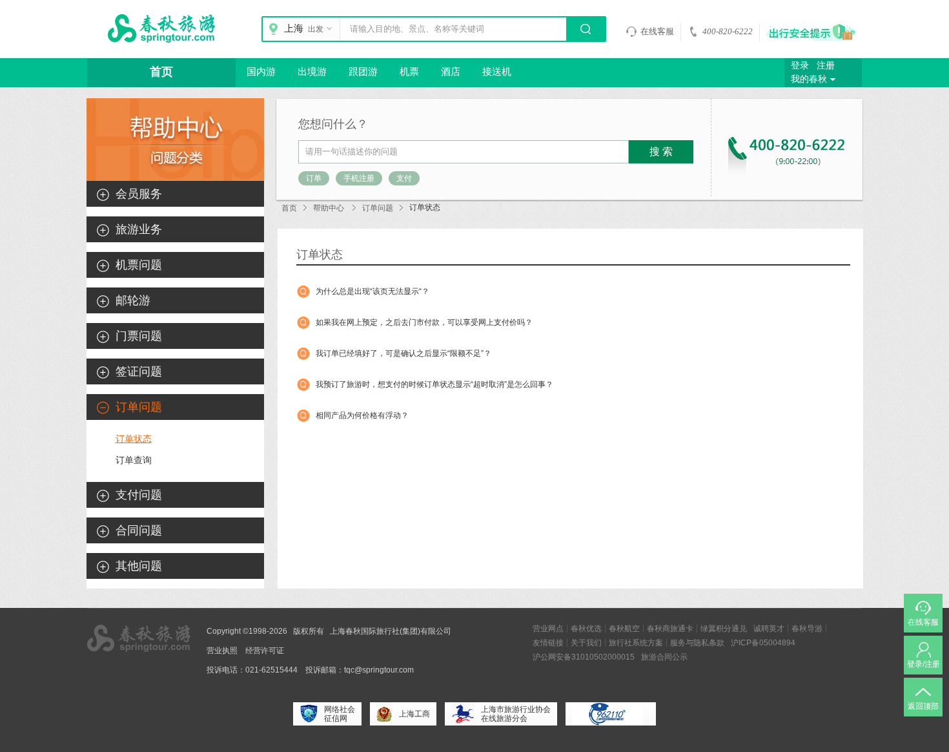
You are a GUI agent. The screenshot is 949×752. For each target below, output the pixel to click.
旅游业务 (139, 229)
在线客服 (657, 31)
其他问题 (139, 565)
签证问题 (139, 371)
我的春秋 (809, 79)
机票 (409, 72)
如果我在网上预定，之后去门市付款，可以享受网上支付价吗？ (424, 322)
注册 (826, 65)
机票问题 (139, 264)
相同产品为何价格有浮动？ (362, 415)
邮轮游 (133, 300)
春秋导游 (806, 628)
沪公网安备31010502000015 (584, 657)
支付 (404, 178)
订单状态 (134, 439)
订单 (313, 178)
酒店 (450, 72)
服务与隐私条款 (697, 643)
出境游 (312, 72)
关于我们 (586, 643)
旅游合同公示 (664, 657)
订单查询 (134, 460)
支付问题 (139, 494)
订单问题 (377, 208)
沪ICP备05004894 (763, 643)
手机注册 (358, 178)
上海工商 (414, 713)
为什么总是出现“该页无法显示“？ (372, 291)
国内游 (261, 72)
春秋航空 (624, 628)
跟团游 (363, 72)
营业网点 (548, 628)
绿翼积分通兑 (723, 628)
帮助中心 (328, 208)
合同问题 (139, 530)
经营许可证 (264, 650)
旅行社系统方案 (636, 643)
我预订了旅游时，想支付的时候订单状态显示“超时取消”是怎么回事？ (434, 384)
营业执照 (222, 650)
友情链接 (548, 643)
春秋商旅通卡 (670, 628)
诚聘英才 (768, 628)
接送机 (496, 72)
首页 (161, 71)
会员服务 (139, 193)
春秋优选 (586, 628)
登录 (800, 65)
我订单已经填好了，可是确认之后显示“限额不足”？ (403, 353)
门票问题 (139, 335)
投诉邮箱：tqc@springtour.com (359, 669)
